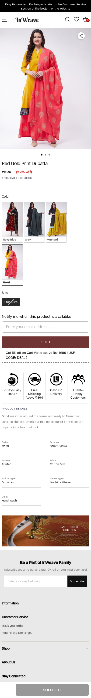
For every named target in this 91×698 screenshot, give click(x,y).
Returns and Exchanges (17, 632)
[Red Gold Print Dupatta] (45, 88)
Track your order (13, 625)
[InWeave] (27, 19)
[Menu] (4, 19)
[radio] (12, 222)
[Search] (65, 19)
